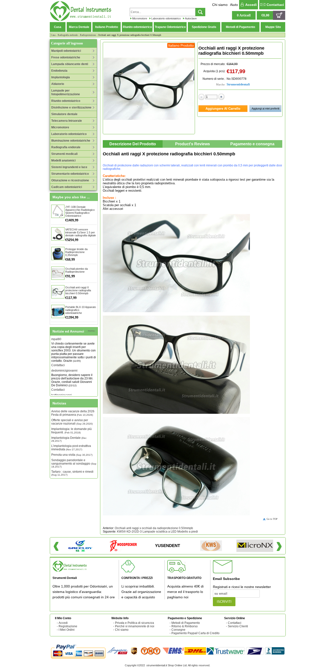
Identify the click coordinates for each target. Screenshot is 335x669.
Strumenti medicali (64, 154)
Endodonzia (59, 70)
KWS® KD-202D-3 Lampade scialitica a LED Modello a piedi (157, 531)
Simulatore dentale (64, 114)
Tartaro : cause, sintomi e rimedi (72, 473)
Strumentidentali (238, 84)
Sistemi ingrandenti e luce (69, 167)
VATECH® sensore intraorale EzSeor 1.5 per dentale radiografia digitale (80, 232)
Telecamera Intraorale (66, 120)
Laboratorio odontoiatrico (166, 18)
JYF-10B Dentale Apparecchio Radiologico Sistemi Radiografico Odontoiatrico (80, 211)
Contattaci (275, 5)
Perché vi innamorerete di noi (134, 626)
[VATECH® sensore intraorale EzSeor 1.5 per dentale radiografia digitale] (57, 234)
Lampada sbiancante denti (69, 64)
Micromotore (139, 18)
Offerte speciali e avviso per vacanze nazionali (72, 421)
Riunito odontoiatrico (137, 27)
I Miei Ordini (67, 629)
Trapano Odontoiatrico (170, 27)
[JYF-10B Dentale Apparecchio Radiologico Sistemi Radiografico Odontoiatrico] (57, 211)
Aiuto (234, 5)
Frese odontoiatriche (65, 57)
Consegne (178, 629)
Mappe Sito (273, 27)
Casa (57, 27)
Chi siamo (220, 5)
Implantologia (60, 77)
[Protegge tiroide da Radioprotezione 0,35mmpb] (57, 253)
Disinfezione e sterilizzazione (71, 107)
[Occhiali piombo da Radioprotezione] (57, 273)
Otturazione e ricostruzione (70, 180)
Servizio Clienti (238, 626)
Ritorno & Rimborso (184, 626)
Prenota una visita (71, 454)
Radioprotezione (88, 35)
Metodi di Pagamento (240, 27)
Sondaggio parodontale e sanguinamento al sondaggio (73, 463)
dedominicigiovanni (64, 363)
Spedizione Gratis (204, 27)
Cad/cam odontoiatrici (66, 187)
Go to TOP (272, 519)
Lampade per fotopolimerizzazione (65, 92)
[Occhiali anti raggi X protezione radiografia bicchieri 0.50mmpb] (57, 291)
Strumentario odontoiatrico (70, 173)
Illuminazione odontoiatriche (70, 140)
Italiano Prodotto (106, 27)
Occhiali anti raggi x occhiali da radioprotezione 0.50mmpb (154, 528)
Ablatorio (57, 84)
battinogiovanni (61, 388)
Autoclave (191, 18)
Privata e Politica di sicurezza (134, 623)
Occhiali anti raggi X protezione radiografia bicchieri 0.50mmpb (78, 290)
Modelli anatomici (63, 160)
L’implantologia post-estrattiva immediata (71, 447)
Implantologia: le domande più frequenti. (71, 430)
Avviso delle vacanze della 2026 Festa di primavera (72, 413)
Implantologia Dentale (69, 439)
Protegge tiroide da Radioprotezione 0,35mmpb (76, 252)
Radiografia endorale (68, 35)
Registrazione (68, 626)
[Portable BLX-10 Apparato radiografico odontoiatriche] (57, 311)
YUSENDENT (167, 545)
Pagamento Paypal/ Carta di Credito (195, 633)
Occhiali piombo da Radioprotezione (76, 270)
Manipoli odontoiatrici (66, 51)
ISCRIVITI (224, 601)
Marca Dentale (79, 27)
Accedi (251, 5)
